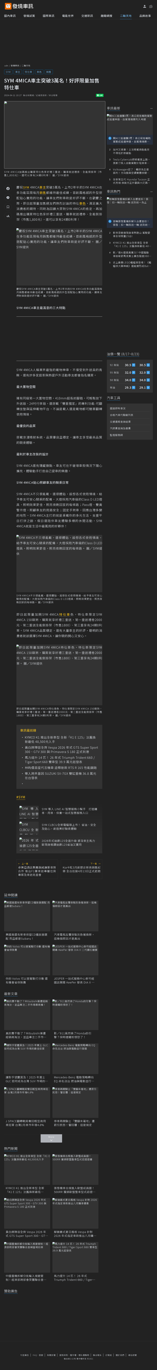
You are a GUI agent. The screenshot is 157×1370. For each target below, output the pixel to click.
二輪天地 (126, 16)
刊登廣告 (24, 1355)
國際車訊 (48, 16)
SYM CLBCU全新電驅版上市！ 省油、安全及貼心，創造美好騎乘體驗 (69, 827)
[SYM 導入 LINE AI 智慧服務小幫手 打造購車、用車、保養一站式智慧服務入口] (29, 812)
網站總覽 (132, 1355)
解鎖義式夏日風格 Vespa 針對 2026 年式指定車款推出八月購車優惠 (75, 1234)
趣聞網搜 (106, 16)
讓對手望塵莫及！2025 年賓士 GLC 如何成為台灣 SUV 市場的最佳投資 (27, 1079)
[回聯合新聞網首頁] (8, 6)
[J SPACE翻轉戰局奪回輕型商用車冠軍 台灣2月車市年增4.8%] (27, 1102)
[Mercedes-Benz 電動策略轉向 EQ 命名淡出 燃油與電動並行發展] (75, 1058)
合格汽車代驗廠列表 (121, 415)
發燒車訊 (15, 66)
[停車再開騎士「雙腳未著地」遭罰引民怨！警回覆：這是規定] (75, 1102)
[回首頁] (22, 6)
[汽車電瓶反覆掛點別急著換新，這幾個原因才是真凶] (75, 916)
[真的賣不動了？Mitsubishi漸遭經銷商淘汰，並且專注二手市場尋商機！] (27, 1014)
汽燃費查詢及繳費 (120, 428)
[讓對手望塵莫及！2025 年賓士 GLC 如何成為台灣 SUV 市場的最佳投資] (27, 1058)
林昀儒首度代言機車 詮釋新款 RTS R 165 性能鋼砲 (61, 768)
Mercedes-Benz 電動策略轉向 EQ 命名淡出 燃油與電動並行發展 (74, 1079)
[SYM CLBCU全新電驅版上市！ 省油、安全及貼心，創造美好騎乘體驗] (29, 828)
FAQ (35, 1355)
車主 (17, 71)
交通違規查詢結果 (120, 421)
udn (6, 66)
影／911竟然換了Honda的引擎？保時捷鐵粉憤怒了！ (73, 1035)
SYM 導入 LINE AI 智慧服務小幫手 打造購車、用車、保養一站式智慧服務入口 (69, 811)
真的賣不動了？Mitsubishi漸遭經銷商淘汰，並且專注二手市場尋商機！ (26, 1035)
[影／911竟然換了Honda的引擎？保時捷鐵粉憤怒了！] (75, 1014)
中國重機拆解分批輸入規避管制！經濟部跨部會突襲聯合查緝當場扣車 (26, 1278)
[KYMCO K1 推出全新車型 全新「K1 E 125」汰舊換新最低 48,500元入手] (27, 1169)
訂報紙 (108, 1355)
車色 (39, 71)
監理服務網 (116, 435)
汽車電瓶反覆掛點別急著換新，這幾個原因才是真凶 (74, 936)
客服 (41, 1355)
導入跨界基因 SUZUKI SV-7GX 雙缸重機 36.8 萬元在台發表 (60, 775)
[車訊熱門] (151, 191)
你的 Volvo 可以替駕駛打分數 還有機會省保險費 (27, 980)
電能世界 (68, 16)
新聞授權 (51, 1355)
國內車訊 (10, 16)
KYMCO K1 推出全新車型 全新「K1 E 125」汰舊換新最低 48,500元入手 (60, 739)
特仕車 (28, 71)
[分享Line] (8, 197)
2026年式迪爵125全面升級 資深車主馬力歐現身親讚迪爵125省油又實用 (68, 842)
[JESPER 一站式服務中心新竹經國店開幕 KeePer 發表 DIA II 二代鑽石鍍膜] (75, 960)
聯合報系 (97, 1355)
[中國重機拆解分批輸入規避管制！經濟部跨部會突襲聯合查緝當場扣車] (27, 1257)
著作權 (73, 1355)
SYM (8, 71)
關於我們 (120, 1355)
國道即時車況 (118, 408)
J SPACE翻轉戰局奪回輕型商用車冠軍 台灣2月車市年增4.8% (26, 1123)
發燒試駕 (29, 16)
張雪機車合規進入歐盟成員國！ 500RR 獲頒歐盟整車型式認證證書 (75, 1190)
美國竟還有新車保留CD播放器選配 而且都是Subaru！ (26, 936)
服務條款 (63, 1355)
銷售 (48, 71)
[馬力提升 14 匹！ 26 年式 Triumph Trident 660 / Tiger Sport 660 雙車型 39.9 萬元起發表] (75, 1257)
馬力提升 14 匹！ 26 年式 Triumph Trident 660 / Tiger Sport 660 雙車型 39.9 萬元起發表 (60, 759)
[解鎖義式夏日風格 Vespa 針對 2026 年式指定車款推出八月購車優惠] (75, 1213)
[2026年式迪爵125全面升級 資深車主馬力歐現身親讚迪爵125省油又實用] (29, 844)
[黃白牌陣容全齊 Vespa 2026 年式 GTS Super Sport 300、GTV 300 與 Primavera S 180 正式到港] (27, 1213)
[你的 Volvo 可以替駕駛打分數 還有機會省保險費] (27, 960)
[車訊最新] (151, 108)
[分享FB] (8, 188)
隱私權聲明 (83, 1355)
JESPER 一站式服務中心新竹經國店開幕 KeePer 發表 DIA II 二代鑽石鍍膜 (74, 980)
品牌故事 (145, 16)
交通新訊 (87, 16)
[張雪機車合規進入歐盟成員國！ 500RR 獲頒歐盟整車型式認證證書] (75, 1169)
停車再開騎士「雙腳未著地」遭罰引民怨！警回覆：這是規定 (74, 1123)
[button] (150, 6)
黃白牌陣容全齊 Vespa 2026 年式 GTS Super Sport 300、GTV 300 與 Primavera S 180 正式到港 (61, 749)
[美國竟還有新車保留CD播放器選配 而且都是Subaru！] (27, 916)
